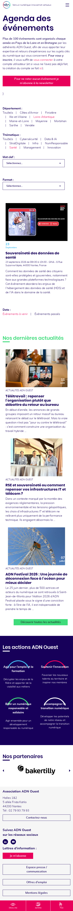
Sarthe (13, 125)
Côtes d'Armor (29, 112)
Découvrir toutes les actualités (41, 622)
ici (41, 68)
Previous (3, 770)
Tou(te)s (8, 112)
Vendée (30, 125)
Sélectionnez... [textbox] (14, 163)
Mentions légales (36, 892)
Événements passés (47, 314)
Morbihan (60, 121)
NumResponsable (56, 143)
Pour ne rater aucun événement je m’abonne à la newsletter (36, 81)
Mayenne (41, 121)
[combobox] (34, 163)
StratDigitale (17, 143)
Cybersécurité (29, 139)
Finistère (50, 112)
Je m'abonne (18, 855)
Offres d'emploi (36, 882)
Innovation (54, 147)
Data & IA (50, 139)
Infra (35, 143)
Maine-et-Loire (19, 121)
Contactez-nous (36, 817)
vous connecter (43, 59)
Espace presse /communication (36, 869)
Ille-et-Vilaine (18, 117)
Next (69, 770)
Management (32, 147)
